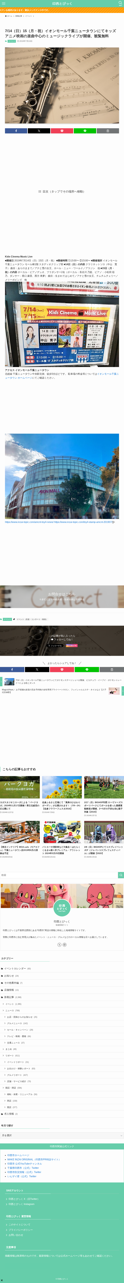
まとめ (10, 1049)
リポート (12, 1055)
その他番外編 (13, 983)
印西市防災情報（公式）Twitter (24, 1172)
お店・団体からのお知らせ (22, 1017)
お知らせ (11, 975)
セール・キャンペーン (20, 1030)
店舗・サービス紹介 (19, 1081)
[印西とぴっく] (62, 3)
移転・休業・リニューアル (22, 1094)
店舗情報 (11, 990)
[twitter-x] (59, 945)
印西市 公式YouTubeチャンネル (24, 1163)
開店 (12, 1107)
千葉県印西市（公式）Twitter (23, 1168)
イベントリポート (18, 1062)
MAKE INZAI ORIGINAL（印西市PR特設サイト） (34, 1159)
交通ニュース (15, 1043)
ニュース (12, 1010)
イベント (11, 41)
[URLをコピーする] (108, 130)
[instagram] (65, 945)
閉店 (12, 1101)
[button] (16, 130)
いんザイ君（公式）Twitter (21, 1176)
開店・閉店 (13, 1088)
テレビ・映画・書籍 (19, 1036)
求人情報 (11, 1114)
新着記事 (12, 997)
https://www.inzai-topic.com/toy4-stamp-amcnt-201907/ (83, 522)
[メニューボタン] (3, 3)
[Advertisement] (62, 159)
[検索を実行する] (121, 875)
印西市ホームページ (18, 1155)
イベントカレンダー (17, 968)
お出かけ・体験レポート (21, 1068)
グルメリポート (17, 1075)
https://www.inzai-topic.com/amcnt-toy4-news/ (29, 522)
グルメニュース (17, 1023)
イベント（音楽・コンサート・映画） (32, 619)
